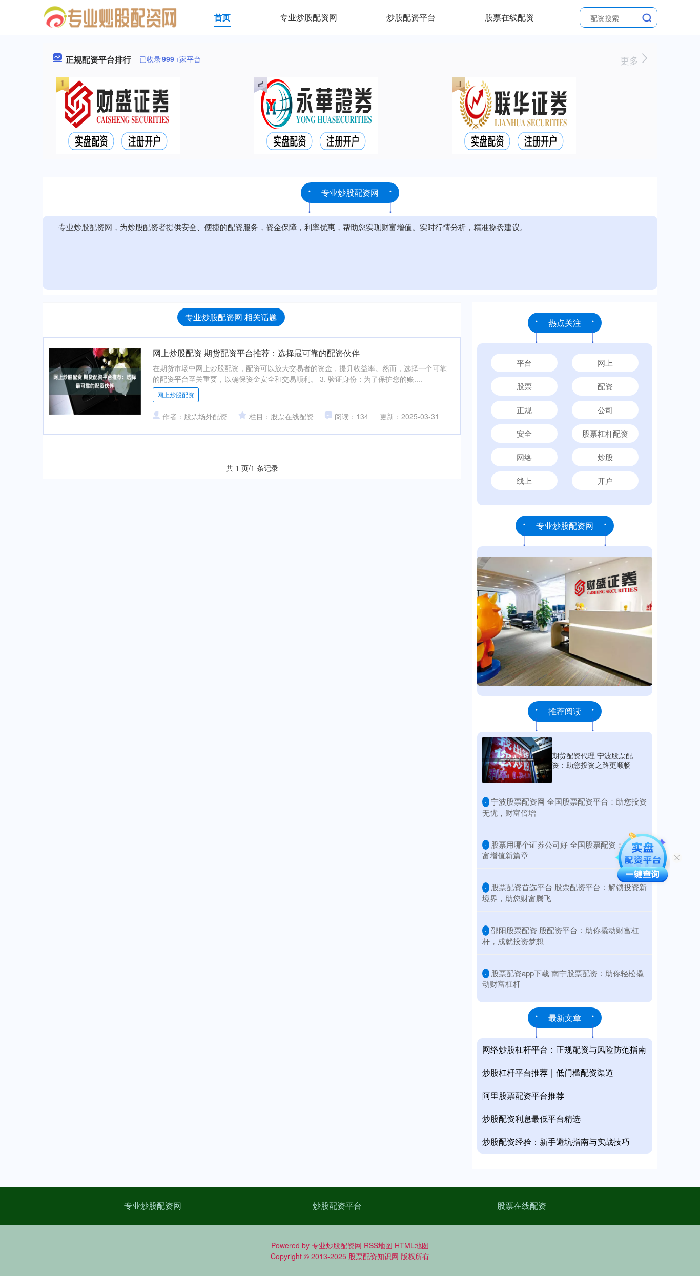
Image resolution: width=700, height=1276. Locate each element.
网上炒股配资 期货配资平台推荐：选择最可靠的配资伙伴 (256, 353)
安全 (524, 433)
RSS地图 (378, 1245)
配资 (605, 386)
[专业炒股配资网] (111, 16)
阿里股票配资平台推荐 (523, 1095)
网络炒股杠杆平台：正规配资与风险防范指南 (564, 1049)
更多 (630, 60)
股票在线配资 (509, 17)
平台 (524, 362)
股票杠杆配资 (605, 433)
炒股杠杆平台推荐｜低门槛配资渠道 (547, 1072)
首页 (222, 17)
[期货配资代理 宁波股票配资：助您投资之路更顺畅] (517, 760)
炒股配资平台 (411, 17)
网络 (524, 456)
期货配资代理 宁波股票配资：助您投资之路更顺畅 (592, 760)
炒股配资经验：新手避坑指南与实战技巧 (556, 1141)
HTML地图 (412, 1245)
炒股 (605, 456)
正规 (524, 409)
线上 (524, 480)
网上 (605, 362)
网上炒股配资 (175, 394)
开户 (605, 480)
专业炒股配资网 (308, 17)
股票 (524, 386)
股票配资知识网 (373, 1256)
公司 (605, 409)
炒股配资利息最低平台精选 (531, 1118)
